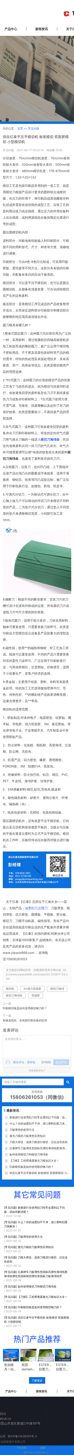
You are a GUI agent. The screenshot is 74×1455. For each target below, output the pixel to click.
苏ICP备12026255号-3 (36, 1452)
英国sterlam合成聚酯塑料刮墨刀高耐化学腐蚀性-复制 (28, 1367)
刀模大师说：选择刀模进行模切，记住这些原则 (38, 1142)
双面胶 (36, 995)
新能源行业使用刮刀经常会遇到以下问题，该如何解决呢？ (38, 1117)
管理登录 (52, 1447)
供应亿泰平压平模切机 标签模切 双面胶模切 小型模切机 (38, 1173)
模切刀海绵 (57, 988)
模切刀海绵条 (14, 995)
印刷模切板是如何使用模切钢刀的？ (25, 1008)
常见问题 (33, 128)
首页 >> (22, 128)
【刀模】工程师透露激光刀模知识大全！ (34, 1160)
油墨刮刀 (31, 908)
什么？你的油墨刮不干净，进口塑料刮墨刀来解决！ (38, 1124)
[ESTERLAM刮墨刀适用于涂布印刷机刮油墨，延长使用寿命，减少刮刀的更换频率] (46, 1355)
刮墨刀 (43, 908)
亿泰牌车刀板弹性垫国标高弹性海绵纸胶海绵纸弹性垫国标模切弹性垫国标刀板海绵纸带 (38, 1148)
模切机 (10, 988)
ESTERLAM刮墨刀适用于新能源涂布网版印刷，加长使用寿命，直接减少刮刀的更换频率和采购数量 (63, 1367)
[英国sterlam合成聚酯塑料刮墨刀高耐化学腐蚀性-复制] (28, 1355)
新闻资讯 (41, 29)
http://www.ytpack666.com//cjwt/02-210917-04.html (37, 974)
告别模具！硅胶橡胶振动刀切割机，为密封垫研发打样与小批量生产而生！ (10, 1367)
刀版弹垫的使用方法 (21, 1129)
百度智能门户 (33, 1447)
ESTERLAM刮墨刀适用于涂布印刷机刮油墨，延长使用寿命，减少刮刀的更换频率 (46, 1367)
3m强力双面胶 (32, 988)
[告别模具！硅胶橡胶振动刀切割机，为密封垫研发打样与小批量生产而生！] (11, 1355)
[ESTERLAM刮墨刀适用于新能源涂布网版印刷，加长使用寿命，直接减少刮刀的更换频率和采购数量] (63, 1355)
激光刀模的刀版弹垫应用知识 (27, 1136)
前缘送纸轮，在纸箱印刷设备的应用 (25, 1020)
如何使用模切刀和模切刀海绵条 (28, 1154)
